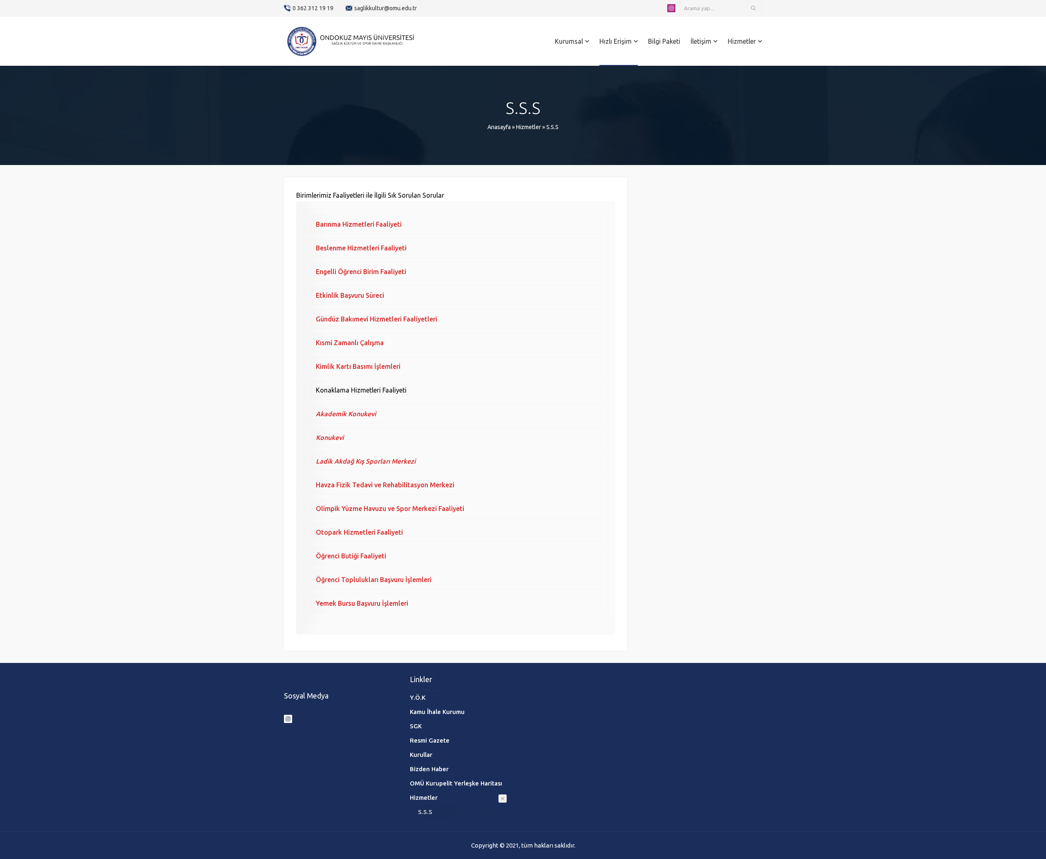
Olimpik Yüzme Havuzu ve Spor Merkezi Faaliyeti (390, 508)
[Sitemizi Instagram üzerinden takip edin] (671, 8)
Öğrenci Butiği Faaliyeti (351, 556)
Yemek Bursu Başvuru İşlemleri (362, 603)
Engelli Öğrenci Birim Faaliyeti (362, 271)
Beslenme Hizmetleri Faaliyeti (361, 248)
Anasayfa (499, 127)
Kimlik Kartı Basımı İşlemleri (358, 366)
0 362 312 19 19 (313, 8)
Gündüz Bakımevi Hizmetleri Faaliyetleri (376, 319)
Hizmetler (528, 127)
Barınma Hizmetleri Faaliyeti (359, 224)
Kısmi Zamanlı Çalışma (351, 342)
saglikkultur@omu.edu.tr (385, 8)
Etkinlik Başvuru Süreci (350, 295)
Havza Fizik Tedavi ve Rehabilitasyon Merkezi (385, 485)
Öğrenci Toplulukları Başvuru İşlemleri (373, 579)
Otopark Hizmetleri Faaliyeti (359, 532)
